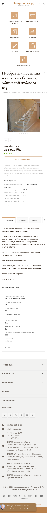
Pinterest (21, 415)
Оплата (35, 220)
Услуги (6, 391)
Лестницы (7, 365)
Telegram (10, 415)
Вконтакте (4, 415)
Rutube (26, 415)
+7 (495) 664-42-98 (14, 425)
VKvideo (32, 415)
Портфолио (8, 400)
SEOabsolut (37, 505)
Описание (8, 220)
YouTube (15, 415)
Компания (7, 382)
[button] (19, 133)
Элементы (8, 373)
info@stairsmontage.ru (15, 429)
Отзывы (22, 220)
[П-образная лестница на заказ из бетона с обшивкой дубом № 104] (23, 115)
